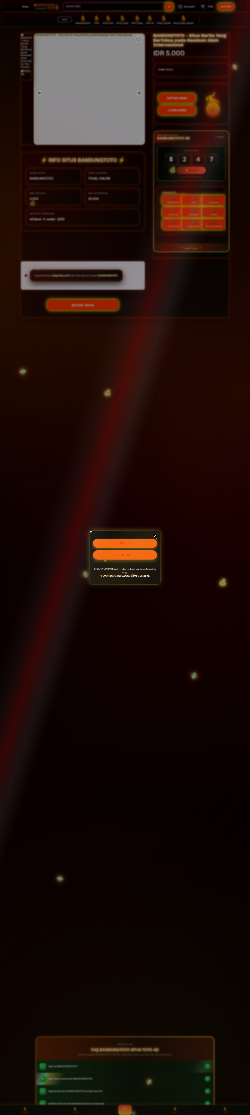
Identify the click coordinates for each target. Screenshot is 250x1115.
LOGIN (125, 543)
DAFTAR (125, 554)
